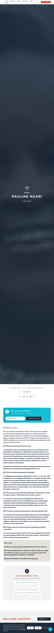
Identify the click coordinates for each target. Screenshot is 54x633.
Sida (44, 436)
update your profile (21, 553)
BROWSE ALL (43, 619)
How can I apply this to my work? (27, 586)
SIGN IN (37, 2)
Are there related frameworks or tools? (27, 592)
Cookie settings (46, 627)
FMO (4, 438)
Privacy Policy (22, 629)
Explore (12, 1)
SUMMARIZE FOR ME (33, 418)
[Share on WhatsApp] (27, 396)
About (31, 1)
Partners (25, 1)
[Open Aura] (50, 629)
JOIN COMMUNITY (46, 2)
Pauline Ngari (17, 547)
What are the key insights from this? (27, 582)
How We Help (7, 2)
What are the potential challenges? (27, 589)
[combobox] (15, 418)
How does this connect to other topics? (27, 596)
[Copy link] (34, 396)
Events (19, 1)
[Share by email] (23, 396)
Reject (30, 627)
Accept (38, 627)
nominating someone (37, 553)
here (36, 558)
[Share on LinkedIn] (30, 396)
